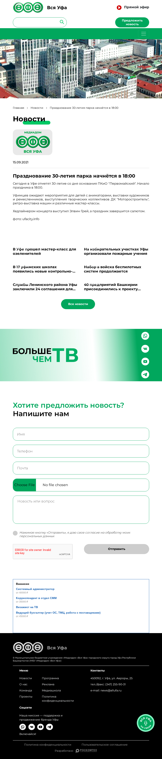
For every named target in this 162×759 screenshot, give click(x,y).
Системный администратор (35, 589)
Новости (37, 108)
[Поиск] (61, 22)
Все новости (78, 304)
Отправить (116, 549)
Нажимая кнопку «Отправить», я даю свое (75, 534)
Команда (25, 690)
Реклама (48, 684)
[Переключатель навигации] (143, 34)
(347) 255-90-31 (115, 684)
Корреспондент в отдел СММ (36, 598)
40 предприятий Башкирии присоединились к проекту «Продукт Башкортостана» (111, 289)
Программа (50, 678)
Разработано (65, 750)
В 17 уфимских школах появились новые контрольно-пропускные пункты (43, 271)
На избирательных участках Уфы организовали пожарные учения (116, 251)
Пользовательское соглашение (105, 744)
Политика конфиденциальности (58, 698)
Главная (18, 108)
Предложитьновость (132, 22)
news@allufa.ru (111, 690)
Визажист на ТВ (27, 607)
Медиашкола (51, 690)
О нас (23, 684)
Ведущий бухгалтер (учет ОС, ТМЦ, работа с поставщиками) (58, 612)
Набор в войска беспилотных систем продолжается (112, 269)
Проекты (25, 696)
